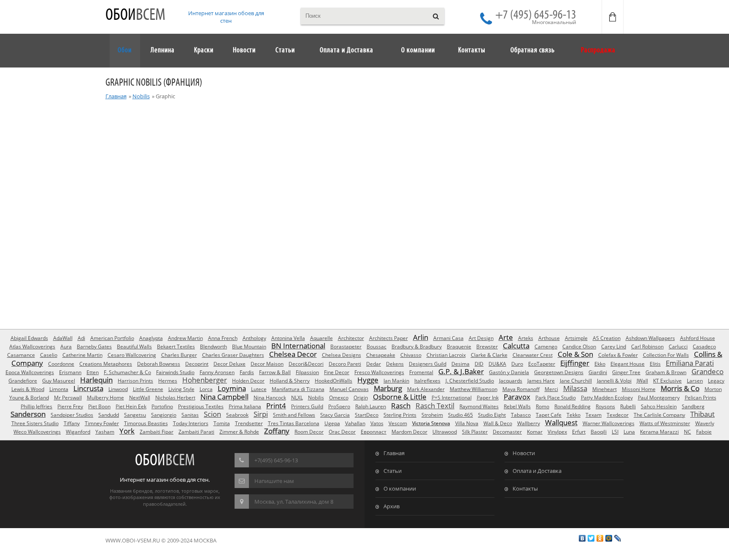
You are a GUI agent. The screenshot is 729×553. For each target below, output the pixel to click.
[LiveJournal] (617, 538)
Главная (116, 96)
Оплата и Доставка (537, 471)
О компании (399, 488)
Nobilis (141, 96)
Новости (524, 453)
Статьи (392, 471)
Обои (135, 15)
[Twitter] (591, 538)
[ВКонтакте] (582, 538)
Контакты (525, 488)
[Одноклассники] (600, 538)
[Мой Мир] (609, 538)
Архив (391, 506)
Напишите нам (274, 481)
